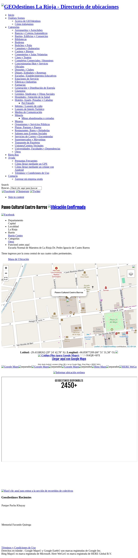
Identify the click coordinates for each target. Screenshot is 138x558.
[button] (5, 278)
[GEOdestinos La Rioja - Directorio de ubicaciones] (60, 7)
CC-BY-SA (131, 346)
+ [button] (6, 268)
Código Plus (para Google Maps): (60, 355)
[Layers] (131, 273)
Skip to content (16, 197)
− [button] (6, 273)
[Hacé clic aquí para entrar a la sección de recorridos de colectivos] (37, 490)
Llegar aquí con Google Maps (69, 359)
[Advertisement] (69, 415)
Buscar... (6, 188)
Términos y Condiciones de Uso (18, 547)
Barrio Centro (15, 235)
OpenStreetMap (109, 346)
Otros (11, 241)
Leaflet (97, 346)
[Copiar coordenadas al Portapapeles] (116, 352)
